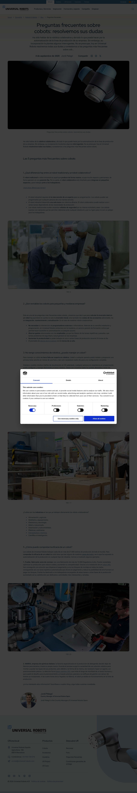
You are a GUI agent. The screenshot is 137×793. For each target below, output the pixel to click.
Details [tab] (68, 380)
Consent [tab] (36, 380)
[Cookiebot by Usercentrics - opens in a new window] (105, 373)
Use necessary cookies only (68, 419)
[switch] (56, 410)
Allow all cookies (99, 419)
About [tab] (100, 380)
